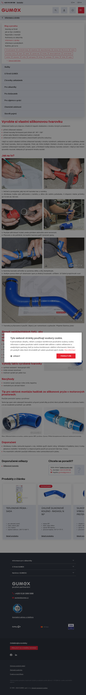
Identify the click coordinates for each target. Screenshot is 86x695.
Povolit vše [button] (66, 356)
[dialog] (43, 347)
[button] (15, 356)
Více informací (69, 350)
